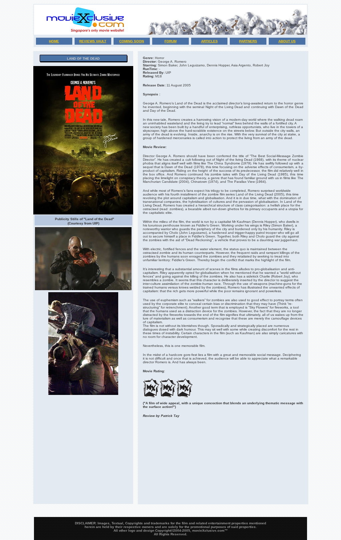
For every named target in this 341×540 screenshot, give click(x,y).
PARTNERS (248, 41)
